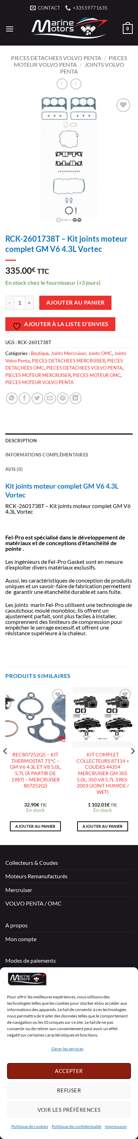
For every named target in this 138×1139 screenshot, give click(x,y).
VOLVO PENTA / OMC (33, 903)
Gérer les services (67, 1048)
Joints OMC (100, 353)
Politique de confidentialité (76, 1126)
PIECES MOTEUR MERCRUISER (38, 375)
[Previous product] (75, 83)
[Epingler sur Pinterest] (63, 398)
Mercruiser (18, 889)
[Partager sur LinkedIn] (75, 398)
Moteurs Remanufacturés (36, 876)
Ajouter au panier (75, 302)
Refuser (69, 1090)
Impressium (116, 1126)
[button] (9, 28)
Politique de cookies (29, 1126)
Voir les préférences (69, 1109)
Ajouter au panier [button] (35, 826)
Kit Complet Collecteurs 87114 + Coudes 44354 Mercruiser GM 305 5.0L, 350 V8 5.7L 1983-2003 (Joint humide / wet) (102, 773)
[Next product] (62, 83)
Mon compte (20, 939)
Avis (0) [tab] (14, 469)
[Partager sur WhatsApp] (12, 398)
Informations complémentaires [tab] (46, 455)
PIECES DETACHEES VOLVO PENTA (56, 57)
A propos (16, 925)
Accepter (69, 1071)
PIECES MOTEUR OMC (97, 375)
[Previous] (5, 765)
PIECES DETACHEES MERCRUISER (68, 361)
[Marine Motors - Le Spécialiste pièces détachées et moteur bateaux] (68, 29)
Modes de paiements (30, 960)
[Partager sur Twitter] (37, 398)
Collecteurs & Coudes (31, 862)
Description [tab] (21, 440)
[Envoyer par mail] (50, 398)
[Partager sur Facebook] (24, 398)
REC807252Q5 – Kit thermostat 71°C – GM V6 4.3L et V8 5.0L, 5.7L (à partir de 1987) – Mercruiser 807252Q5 (35, 770)
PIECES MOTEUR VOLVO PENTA (70, 61)
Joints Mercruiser (68, 353)
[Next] (132, 765)
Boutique (40, 353)
